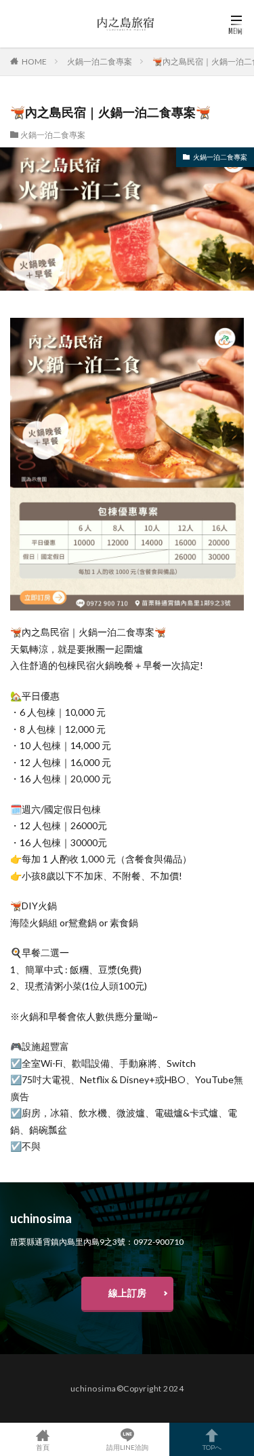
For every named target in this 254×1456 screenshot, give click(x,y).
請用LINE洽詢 (127, 1447)
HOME (34, 61)
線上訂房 (127, 1292)
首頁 (42, 1447)
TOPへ (212, 1447)
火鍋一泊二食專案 (99, 61)
